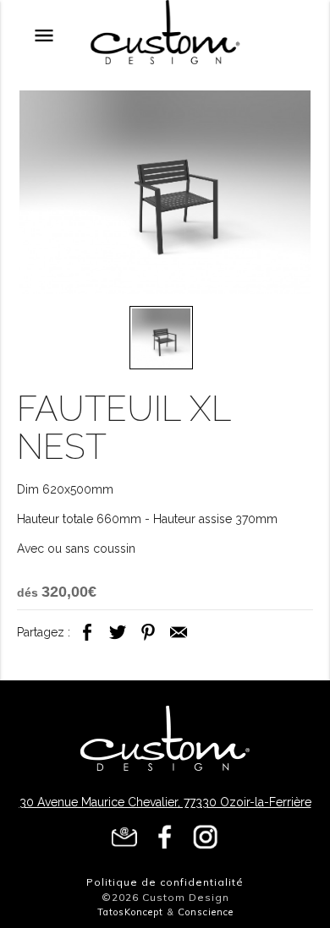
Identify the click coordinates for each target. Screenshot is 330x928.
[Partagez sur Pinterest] (148, 641)
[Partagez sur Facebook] (87, 641)
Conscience (206, 912)
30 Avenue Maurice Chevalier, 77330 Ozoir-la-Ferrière (165, 802)
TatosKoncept (130, 912)
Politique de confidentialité (165, 882)
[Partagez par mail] (178, 641)
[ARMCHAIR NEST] (165, 195)
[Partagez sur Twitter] (117, 641)
